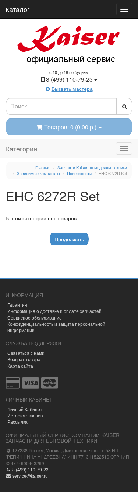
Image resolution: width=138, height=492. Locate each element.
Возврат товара (23, 359)
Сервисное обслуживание (34, 317)
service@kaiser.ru (29, 476)
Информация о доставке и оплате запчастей (54, 311)
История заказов (25, 415)
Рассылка (17, 421)
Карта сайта (20, 366)
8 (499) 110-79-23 (30, 469)
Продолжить (69, 239)
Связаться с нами (26, 353)
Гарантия (17, 305)
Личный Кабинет (24, 409)
